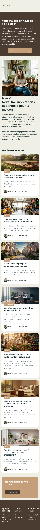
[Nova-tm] (7, 6)
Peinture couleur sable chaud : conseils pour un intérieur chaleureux (18, 403)
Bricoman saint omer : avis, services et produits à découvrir (18, 220)
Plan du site (5, 521)
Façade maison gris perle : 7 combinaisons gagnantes (17, 264)
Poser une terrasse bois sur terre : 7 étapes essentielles (20, 176)
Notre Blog (18, 515)
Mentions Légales (33, 515)
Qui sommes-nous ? (5, 516)
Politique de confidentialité (32, 518)
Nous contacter (6, 519)
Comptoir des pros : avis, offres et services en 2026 (19, 309)
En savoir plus (13, 492)
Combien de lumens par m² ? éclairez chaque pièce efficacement (17, 452)
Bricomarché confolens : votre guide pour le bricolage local (18, 355)
